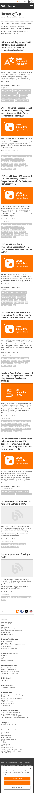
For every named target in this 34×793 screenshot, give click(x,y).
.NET (2, 23)
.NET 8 (17, 23)
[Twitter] (26, 611)
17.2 (3, 544)
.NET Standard (6, 295)
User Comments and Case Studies (11, 630)
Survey (26, 31)
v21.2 (30, 494)
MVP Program (5, 632)
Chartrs (17, 358)
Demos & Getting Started (9, 739)
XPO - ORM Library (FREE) (9, 714)
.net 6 (7, 23)
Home (3, 17)
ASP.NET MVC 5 (5, 700)
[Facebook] (22, 611)
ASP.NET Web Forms (7, 702)
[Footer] (2, 611)
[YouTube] (31, 611)
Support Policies (6, 646)
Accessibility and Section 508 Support (12, 751)
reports (21, 597)
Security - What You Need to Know (11, 749)
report (8, 597)
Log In (24, 1)
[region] (17, 779)
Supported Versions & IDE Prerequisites (13, 645)
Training (3, 742)
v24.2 (22, 166)
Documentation (6, 735)
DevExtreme (5, 29)
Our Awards (5, 627)
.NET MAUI (4, 680)
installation (26, 29)
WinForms (8, 34)
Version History (6, 744)
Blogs (3, 741)
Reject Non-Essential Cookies (17, 783)
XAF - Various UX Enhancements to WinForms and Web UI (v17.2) (16, 502)
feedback (19, 29)
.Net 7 (12, 23)
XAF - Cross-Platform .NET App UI (11, 712)
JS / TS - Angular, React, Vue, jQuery (12, 695)
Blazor (21, 90)
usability (4, 100)
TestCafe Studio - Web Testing (10, 725)
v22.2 (22, 363)
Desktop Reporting (7, 660)
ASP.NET (29, 23)
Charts (6, 26)
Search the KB (5, 732)
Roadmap (20, 31)
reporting (21, 17)
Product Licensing (6, 641)
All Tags (8, 17)
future (4, 95)
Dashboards (21, 26)
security (12, 494)
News (3, 625)
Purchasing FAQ (6, 643)
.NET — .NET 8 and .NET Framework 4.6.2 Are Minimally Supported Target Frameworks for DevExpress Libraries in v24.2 (16, 180)
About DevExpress (6, 622)
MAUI (22, 426)
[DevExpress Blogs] (17, 611)
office (14, 31)
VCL (13, 100)
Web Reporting (6, 705)
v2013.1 (4, 600)
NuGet (10, 31)
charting (27, 90)
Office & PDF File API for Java (9, 673)
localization (24, 95)
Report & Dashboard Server (9, 669)
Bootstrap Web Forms (7, 703)
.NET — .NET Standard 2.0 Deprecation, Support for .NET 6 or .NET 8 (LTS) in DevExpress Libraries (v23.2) (16, 248)
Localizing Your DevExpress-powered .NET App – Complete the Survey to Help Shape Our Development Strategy (17, 377)
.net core (23, 23)
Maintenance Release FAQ (9, 648)
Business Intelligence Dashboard (11, 668)
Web (2, 34)
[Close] (30, 768)
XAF (18, 34)
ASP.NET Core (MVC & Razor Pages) (11, 698)
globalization (12, 95)
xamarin (19, 431)
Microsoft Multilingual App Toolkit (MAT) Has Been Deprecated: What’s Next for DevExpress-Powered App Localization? (16, 46)
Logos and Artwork (7, 634)
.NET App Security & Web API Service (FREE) (14, 717)
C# (2, 26)
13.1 (3, 597)
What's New (5, 746)
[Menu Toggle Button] (31, 6)
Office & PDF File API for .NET (10, 671)
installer (3, 31)
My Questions (5, 734)
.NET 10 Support (6, 753)
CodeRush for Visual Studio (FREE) (11, 716)
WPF (14, 34)
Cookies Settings (17, 787)
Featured (12, 29)
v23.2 (22, 302)
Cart (20, 1)
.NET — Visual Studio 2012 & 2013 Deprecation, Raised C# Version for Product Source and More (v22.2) (16, 315)
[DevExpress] (8, 6)
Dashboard (13, 26)
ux (9, 100)
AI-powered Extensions (8, 687)
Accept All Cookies (17, 778)
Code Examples (6, 737)
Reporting (10, 98)
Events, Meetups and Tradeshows (11, 629)
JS (18, 95)
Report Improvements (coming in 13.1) (15, 555)
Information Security (7, 747)
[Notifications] (31, 1)
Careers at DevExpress (8, 624)
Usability (14, 17)
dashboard (15, 544)
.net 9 (22, 156)
